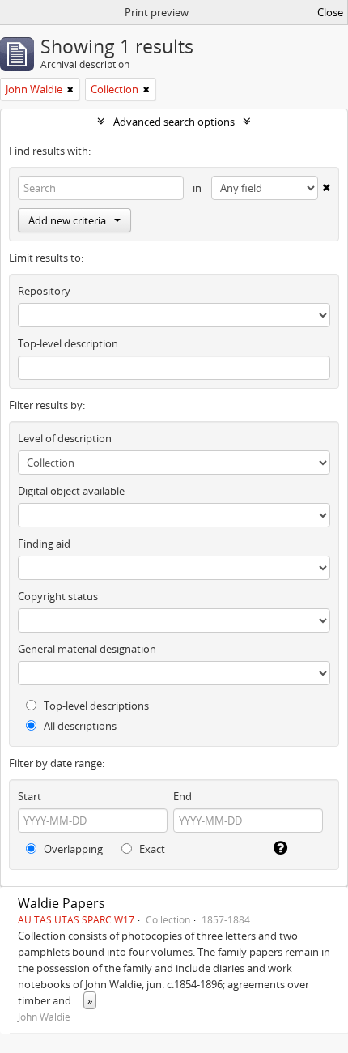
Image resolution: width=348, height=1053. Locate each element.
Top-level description (68, 343)
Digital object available (71, 491)
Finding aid (44, 543)
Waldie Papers (61, 903)
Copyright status (58, 596)
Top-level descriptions (95, 705)
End (182, 796)
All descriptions (79, 725)
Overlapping (72, 849)
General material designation (87, 649)
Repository (44, 291)
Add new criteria (67, 220)
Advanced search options (174, 121)
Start (29, 796)
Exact (151, 849)
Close (330, 12)
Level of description (65, 438)
